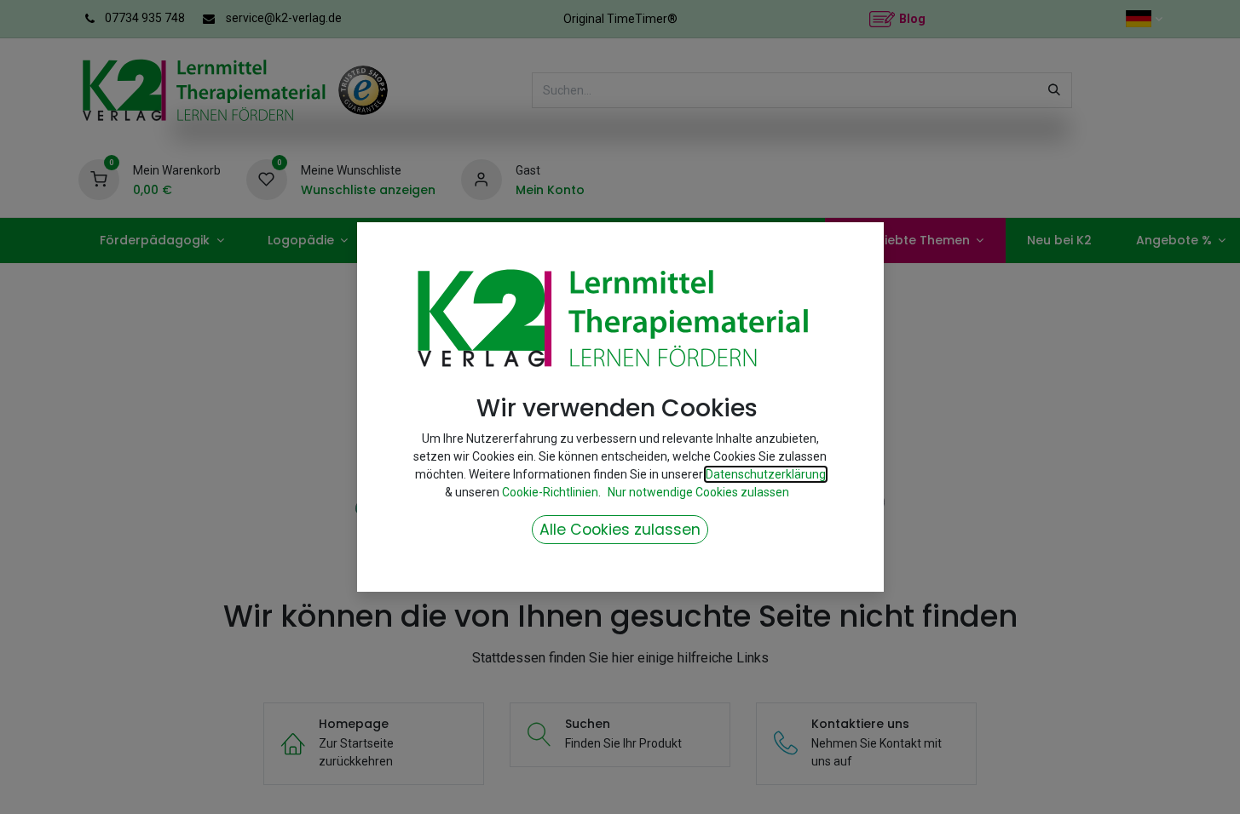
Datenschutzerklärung (766, 474)
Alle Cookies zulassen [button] (620, 529)
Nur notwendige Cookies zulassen (698, 492)
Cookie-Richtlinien (550, 492)
